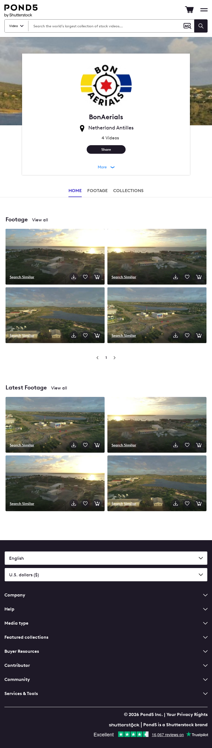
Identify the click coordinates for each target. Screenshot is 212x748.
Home (75, 190)
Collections (128, 190)
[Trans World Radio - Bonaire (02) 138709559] (156, 257)
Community (17, 679)
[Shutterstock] (125, 724)
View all (40, 219)
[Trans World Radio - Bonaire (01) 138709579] (156, 315)
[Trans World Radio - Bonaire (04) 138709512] (55, 315)
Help (9, 609)
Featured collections (26, 637)
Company (14, 595)
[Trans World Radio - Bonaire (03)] (55, 483)
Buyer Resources (21, 651)
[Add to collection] (85, 276)
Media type (16, 623)
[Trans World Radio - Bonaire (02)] (156, 425)
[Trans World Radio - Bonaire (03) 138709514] (55, 257)
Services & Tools (21, 693)
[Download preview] (73, 276)
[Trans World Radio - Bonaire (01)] (55, 425)
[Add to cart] (96, 276)
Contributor (17, 665)
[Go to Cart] (189, 9)
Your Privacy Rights (187, 714)
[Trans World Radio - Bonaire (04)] (156, 483)
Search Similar (22, 277)
